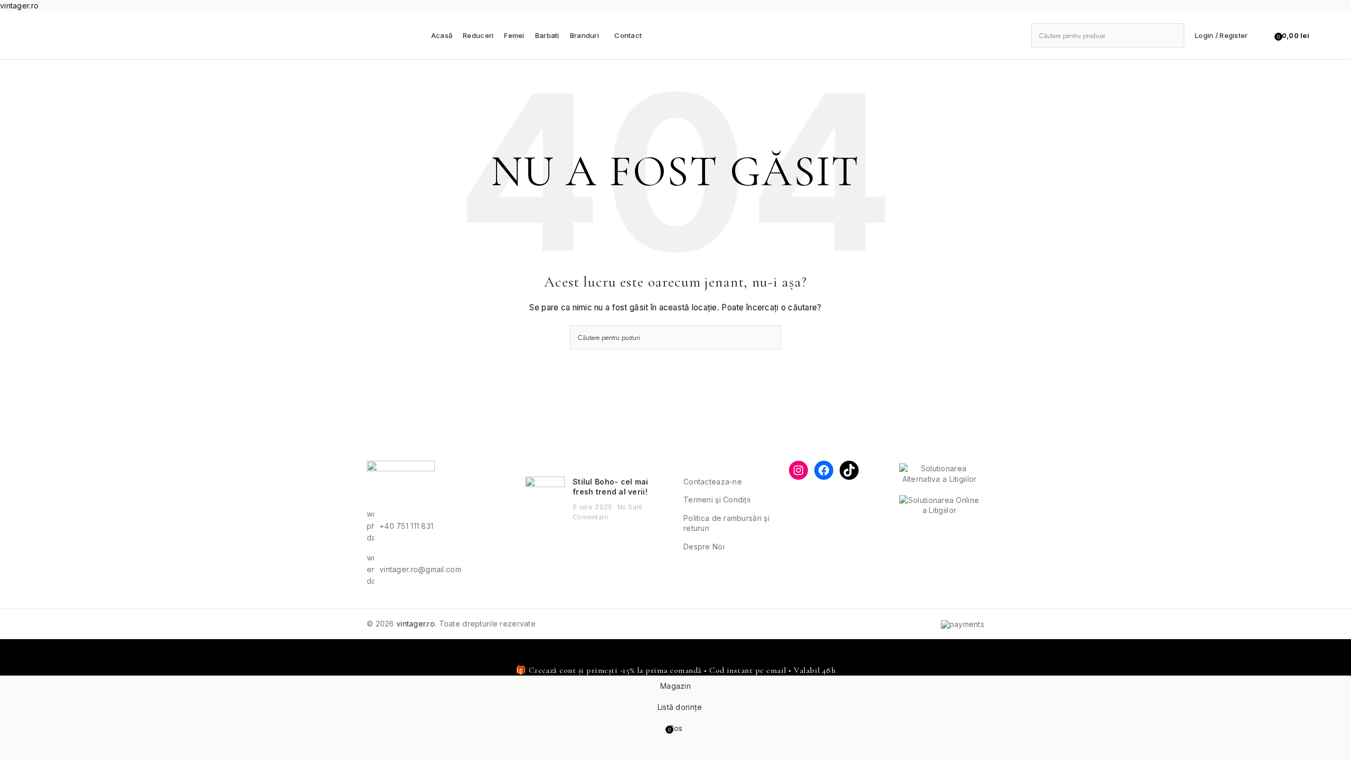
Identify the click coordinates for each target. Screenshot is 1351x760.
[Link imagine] (401, 483)
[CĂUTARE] (1172, 35)
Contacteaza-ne (712, 481)
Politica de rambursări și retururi (726, 523)
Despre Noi (704, 546)
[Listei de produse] (1262, 35)
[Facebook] (823, 470)
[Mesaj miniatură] (545, 499)
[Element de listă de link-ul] (438, 526)
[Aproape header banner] (13, 652)
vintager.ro (415, 623)
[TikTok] (849, 470)
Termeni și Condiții (716, 499)
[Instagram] (798, 470)
